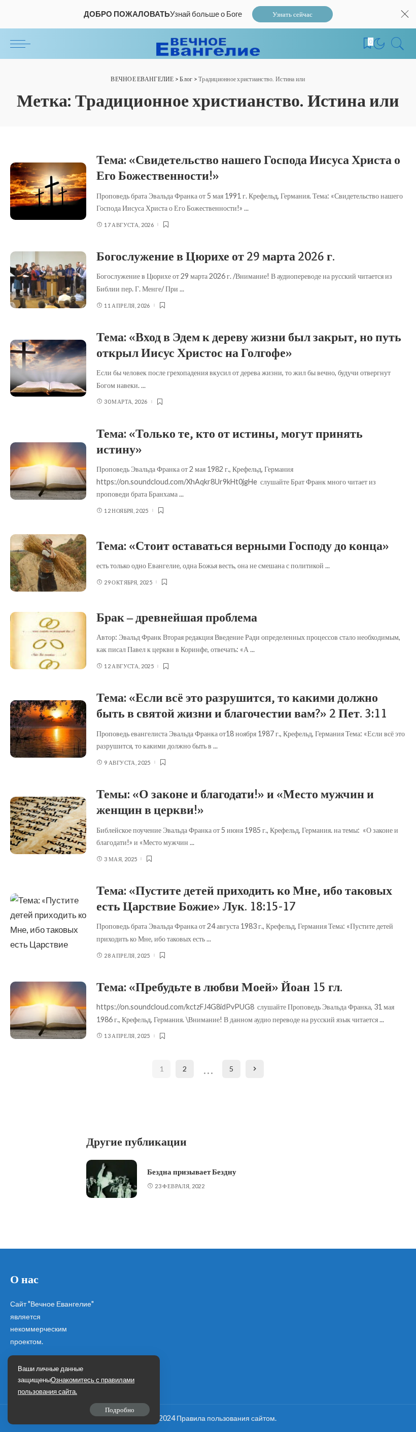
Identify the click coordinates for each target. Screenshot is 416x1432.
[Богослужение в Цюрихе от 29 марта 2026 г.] (48, 280)
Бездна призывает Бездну (191, 1172)
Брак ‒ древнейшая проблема (176, 617)
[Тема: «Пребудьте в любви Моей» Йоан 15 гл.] (48, 1010)
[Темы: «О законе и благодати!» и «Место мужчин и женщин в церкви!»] (48, 825)
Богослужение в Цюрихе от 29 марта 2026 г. (215, 256)
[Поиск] (395, 43)
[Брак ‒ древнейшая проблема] (48, 640)
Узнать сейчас (292, 14)
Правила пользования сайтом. (226, 1418)
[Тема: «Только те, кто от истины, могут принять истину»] (48, 471)
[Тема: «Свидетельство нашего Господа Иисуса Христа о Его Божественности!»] (48, 191)
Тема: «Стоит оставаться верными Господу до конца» (242, 545)
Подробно (119, 1410)
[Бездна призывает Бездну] (111, 1179)
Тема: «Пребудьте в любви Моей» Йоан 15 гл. (219, 987)
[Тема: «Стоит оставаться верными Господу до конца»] (48, 563)
